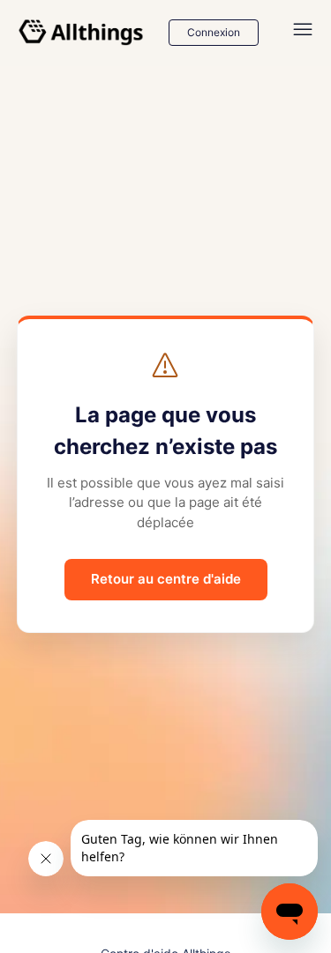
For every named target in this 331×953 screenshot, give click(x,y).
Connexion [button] (213, 32)
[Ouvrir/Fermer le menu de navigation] (302, 33)
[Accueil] (81, 32)
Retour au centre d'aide (166, 578)
